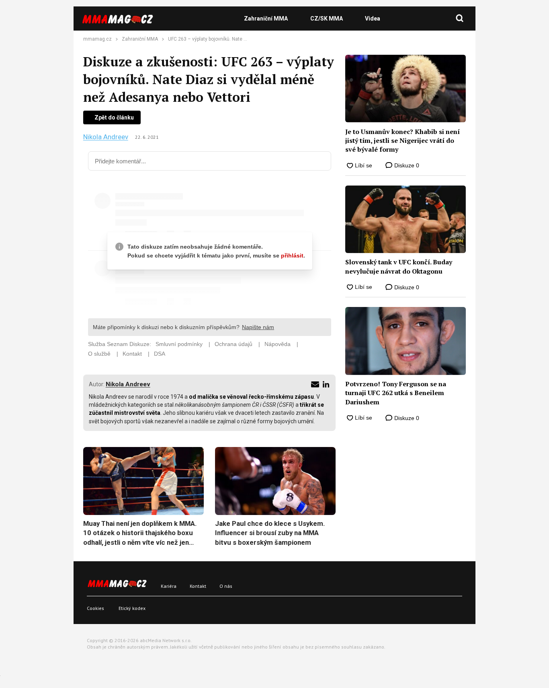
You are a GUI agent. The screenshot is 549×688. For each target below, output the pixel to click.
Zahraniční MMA (266, 18)
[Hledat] (460, 18)
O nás (225, 586)
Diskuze (406, 165)
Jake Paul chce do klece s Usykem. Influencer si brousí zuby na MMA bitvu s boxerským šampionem (270, 532)
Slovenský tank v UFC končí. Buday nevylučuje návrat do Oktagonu (398, 266)
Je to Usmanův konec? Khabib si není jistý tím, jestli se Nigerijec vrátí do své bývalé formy (402, 140)
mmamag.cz (97, 39)
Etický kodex (132, 608)
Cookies (95, 608)
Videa (372, 18)
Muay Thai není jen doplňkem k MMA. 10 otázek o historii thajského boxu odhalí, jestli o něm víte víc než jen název (140, 533)
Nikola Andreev (105, 137)
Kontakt (198, 586)
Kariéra (168, 586)
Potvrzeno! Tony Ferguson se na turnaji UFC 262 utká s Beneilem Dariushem (395, 392)
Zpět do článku (114, 117)
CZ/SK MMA (326, 18)
